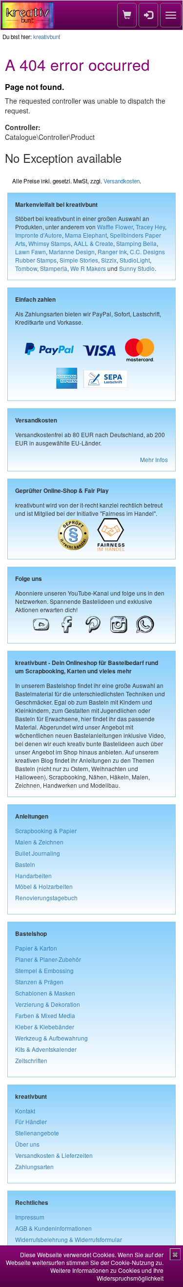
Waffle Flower (115, 226)
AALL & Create (93, 243)
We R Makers (88, 268)
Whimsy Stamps (49, 243)
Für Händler (31, 1121)
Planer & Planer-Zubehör (48, 959)
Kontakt (25, 1111)
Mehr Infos (154, 459)
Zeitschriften (31, 1060)
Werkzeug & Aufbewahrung (51, 1038)
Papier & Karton (36, 948)
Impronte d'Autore (38, 235)
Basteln (25, 864)
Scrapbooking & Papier (46, 830)
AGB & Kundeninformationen (53, 1228)
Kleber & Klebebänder (44, 1026)
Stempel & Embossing (44, 970)
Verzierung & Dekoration (47, 1004)
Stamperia (53, 268)
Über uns (27, 1144)
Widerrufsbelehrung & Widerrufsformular (68, 1239)
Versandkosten (121, 181)
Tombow (26, 268)
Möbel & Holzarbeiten (44, 886)
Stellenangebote (37, 1133)
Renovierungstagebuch (46, 897)
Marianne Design (72, 251)
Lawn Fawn (30, 251)
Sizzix (109, 260)
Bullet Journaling (37, 853)
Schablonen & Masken (45, 993)
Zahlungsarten (34, 1166)
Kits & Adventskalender (46, 1049)
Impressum (29, 1217)
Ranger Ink (112, 251)
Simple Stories (79, 260)
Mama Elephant (86, 235)
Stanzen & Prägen (39, 981)
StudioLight (135, 260)
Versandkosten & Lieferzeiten (54, 1155)
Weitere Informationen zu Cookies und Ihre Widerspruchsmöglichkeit (106, 1274)
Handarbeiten (33, 875)
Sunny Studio (137, 268)
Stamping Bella (136, 243)
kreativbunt (46, 37)
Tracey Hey (150, 226)
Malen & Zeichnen (39, 842)
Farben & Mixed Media (45, 1015)
